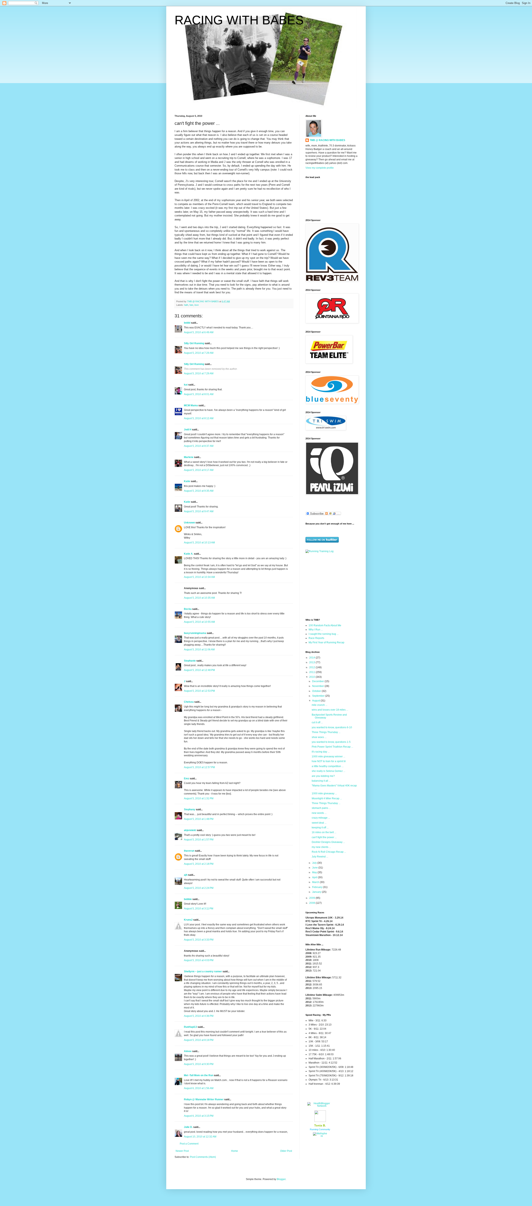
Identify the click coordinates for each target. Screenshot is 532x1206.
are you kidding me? (323, 776)
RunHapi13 (190, 1026)
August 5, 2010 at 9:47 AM (198, 511)
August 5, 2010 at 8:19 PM (198, 1040)
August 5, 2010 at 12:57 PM (199, 767)
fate (191, 305)
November (318, 686)
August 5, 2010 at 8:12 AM (198, 418)
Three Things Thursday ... (326, 732)
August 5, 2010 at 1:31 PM (198, 798)
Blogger (281, 1179)
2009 (312, 898)
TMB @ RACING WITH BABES (327, 140)
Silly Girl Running (194, 343)
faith (186, 305)
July (314, 862)
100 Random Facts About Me (325, 625)
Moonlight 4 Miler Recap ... (327, 798)
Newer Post (182, 1151)
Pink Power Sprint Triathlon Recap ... (332, 746)
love (197, 305)
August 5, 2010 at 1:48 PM (198, 819)
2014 (312, 657)
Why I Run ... (316, 629)
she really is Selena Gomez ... (328, 771)
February (317, 887)
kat (186, 384)
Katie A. (188, 553)
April (315, 877)
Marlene (188, 457)
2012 (312, 667)
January (317, 891)
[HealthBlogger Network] (320, 1105)
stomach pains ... (321, 808)
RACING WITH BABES (239, 20)
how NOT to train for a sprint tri (329, 761)
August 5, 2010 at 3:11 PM (198, 908)
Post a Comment (189, 1143)
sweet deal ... (319, 822)
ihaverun (189, 850)
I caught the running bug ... (324, 633)
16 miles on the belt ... (324, 832)
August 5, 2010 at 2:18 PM (198, 863)
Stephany (189, 809)
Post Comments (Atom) (203, 1157)
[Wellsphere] (320, 1136)
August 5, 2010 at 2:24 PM (198, 888)
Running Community (320, 1129)
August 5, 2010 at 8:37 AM (198, 446)
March (316, 882)
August (316, 700)
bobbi (187, 322)
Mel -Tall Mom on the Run (198, 1075)
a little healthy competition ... (328, 766)
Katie (187, 481)
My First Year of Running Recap (326, 642)
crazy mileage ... (321, 817)
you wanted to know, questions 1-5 (331, 742)
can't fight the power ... (324, 837)
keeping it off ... (320, 827)
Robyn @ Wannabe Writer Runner (204, 1099)
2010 (312, 676)
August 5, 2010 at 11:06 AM (199, 649)
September (318, 695)
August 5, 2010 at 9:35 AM (198, 490)
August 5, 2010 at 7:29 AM (198, 352)
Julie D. (188, 1127)
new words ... (319, 813)
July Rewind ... (320, 856)
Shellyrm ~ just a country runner (203, 971)
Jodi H (187, 429)
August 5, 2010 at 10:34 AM (199, 577)
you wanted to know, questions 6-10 (332, 727)
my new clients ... (321, 847)
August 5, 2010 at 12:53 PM (199, 690)
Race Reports (316, 638)
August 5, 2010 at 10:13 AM (199, 542)
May (315, 872)
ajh (185, 874)
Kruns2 (188, 919)
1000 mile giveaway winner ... (328, 756)
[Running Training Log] (319, 551)
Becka (188, 609)
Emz (186, 778)
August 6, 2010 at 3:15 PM (198, 1115)
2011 (312, 672)
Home (234, 1151)
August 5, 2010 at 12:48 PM (199, 670)
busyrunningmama (195, 633)
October (317, 691)
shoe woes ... (319, 737)
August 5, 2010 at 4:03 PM (198, 960)
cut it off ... (317, 722)
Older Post (286, 1151)
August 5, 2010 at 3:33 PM (198, 939)
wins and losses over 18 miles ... (330, 709)
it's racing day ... (321, 751)
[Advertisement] (331, 585)
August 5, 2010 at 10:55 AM (199, 621)
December (318, 681)
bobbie (188, 899)
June (315, 867)
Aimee (188, 1051)
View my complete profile (319, 167)
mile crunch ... (319, 705)
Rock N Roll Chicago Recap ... (329, 851)
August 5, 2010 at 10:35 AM (199, 597)
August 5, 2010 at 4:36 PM (198, 1015)
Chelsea (189, 701)
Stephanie (190, 660)
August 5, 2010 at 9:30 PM (198, 1064)
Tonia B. (320, 1125)
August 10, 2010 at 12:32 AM (200, 1136)
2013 (312, 662)
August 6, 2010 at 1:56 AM (198, 1088)
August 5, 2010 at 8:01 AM (198, 394)
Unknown (189, 522)
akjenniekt (190, 830)
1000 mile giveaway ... (324, 793)
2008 (312, 902)
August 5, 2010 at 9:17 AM (198, 470)
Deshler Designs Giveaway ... (328, 842)
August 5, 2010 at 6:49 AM (198, 332)
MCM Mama (191, 405)
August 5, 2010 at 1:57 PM (198, 839)
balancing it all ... (321, 780)
